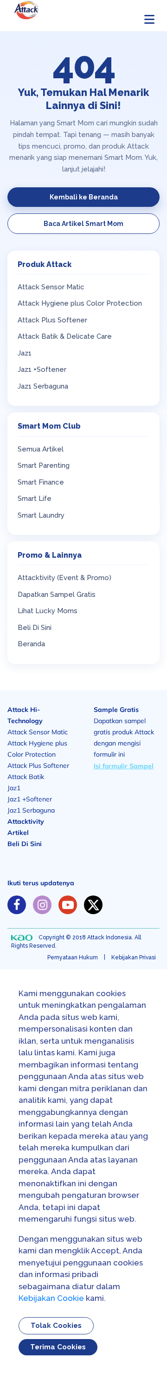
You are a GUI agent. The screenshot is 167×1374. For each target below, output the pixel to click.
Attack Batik (25, 776)
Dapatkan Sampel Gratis (57, 594)
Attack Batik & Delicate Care (65, 336)
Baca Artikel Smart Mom (83, 223)
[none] (21, 938)
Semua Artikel (41, 449)
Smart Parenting (44, 465)
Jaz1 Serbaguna (43, 386)
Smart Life (34, 498)
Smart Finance (41, 482)
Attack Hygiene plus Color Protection (80, 303)
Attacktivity (25, 821)
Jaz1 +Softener (42, 369)
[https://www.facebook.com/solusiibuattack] (16, 904)
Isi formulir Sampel (124, 766)
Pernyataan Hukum (72, 957)
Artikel (18, 832)
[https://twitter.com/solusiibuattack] (93, 904)
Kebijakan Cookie (51, 1298)
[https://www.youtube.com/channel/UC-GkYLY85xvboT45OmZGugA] (67, 904)
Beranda (31, 644)
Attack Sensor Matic (51, 287)
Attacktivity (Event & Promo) (64, 578)
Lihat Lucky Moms (47, 611)
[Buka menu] (149, 19)
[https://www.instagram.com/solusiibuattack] (42, 904)
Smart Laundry (41, 515)
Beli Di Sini (34, 627)
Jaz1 (25, 353)
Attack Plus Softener (52, 320)
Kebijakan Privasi (133, 957)
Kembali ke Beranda (84, 197)
